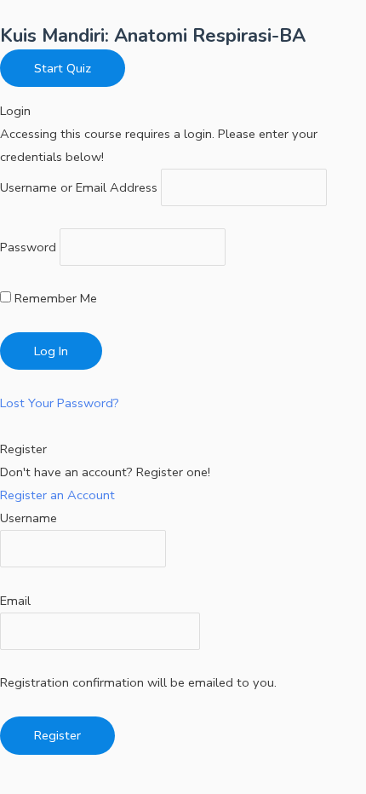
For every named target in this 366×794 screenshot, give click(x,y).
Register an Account (57, 494)
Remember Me (54, 298)
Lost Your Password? (59, 402)
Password (28, 247)
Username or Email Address (78, 187)
